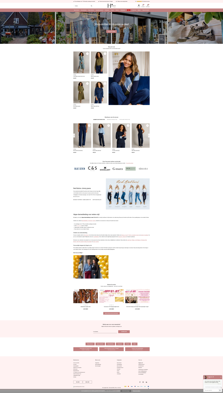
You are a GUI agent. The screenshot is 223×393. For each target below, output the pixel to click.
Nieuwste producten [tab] (112, 119)
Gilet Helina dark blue (136, 150)
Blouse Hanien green (95, 76)
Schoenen (107, 10)
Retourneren (75, 369)
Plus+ (116, 387)
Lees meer (85, 309)
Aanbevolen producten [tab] (99, 119)
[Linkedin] (146, 382)
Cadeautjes (123, 10)
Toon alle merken (129, 163)
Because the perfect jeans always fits (82, 199)
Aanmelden (124, 331)
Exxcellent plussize (99, 10)
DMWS (113, 387)
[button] (110, 42)
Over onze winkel (76, 362)
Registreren (97, 362)
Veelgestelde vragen (76, 375)
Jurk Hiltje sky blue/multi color (79, 76)
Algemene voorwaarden (77, 367)
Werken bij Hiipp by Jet (77, 373)
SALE (129, 10)
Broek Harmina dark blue (78, 150)
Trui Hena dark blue (116, 150)
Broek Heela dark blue (97, 150)
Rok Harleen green (76, 106)
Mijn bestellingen (98, 364)
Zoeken (91, 5)
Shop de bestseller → (97, 199)
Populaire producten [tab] (124, 119)
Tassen (112, 10)
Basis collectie (91, 10)
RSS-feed (119, 387)
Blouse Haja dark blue (95, 106)
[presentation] (74, 135)
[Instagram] (143, 382)
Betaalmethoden (76, 370)
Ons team (75, 364)
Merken (139, 10)
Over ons (134, 10)
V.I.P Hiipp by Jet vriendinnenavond (79, 372)
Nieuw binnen (76, 10)
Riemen (117, 10)
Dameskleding (83, 10)
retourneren (79, 225)
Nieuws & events (146, 10)
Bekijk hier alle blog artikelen (111, 313)
